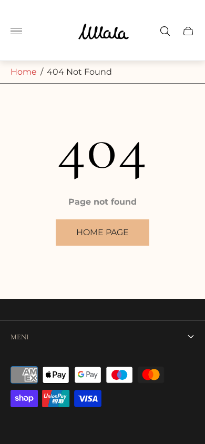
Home (24, 72)
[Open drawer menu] (16, 31)
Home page (102, 232)
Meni (20, 336)
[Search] (165, 31)
